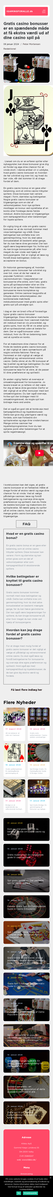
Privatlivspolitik (30, 1193)
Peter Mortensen (31, 44)
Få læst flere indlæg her (26, 689)
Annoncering (26, 1174)
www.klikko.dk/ (29, 1160)
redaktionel (9, 49)
